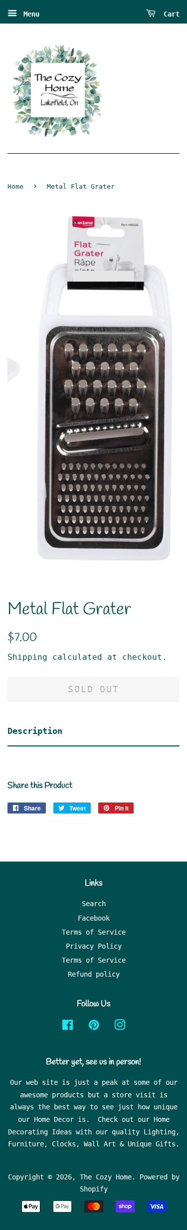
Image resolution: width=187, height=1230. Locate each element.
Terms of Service (94, 932)
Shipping (27, 657)
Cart (170, 14)
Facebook (94, 918)
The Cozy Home (106, 1177)
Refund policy (94, 974)
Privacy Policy (94, 946)
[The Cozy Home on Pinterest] (93, 1027)
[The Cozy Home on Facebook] (67, 1027)
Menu (29, 14)
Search (94, 904)
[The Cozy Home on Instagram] (119, 1027)
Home (15, 186)
